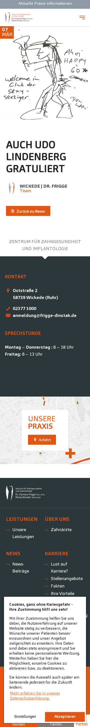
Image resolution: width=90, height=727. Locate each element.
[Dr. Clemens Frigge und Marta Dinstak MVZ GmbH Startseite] (19, 17)
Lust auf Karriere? (59, 567)
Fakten (57, 586)
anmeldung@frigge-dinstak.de (44, 315)
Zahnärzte (61, 529)
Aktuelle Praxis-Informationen (45, 3)
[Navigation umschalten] (82, 17)
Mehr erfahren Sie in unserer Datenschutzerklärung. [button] (35, 696)
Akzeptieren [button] (65, 716)
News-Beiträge (20, 567)
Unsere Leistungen (23, 533)
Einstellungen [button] (25, 716)
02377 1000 (24, 308)
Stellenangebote (67, 578)
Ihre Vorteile (62, 593)
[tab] (45, 245)
